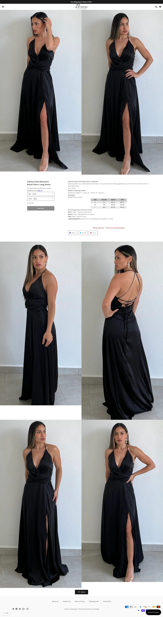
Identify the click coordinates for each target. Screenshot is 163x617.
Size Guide (71, 195)
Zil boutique (73, 609)
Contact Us (67, 601)
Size (29, 194)
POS (79, 609)
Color (30, 199)
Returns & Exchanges (115, 228)
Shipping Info (98, 228)
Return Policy (80, 601)
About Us (55, 601)
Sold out (40, 208)
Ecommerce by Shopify (91, 609)
